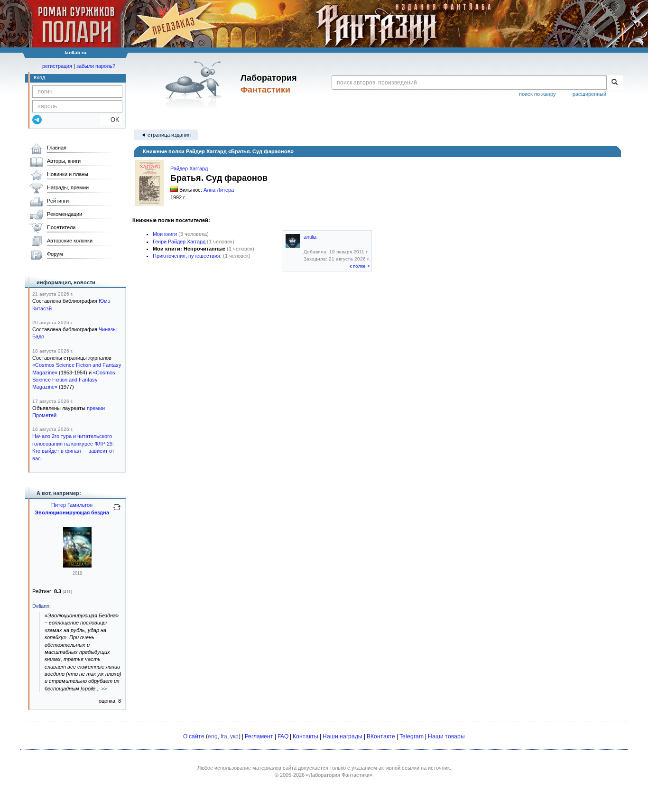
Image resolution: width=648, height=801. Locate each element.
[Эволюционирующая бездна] (77, 565)
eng (213, 736)
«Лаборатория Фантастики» (339, 775)
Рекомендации (64, 214)
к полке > (360, 266)
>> (104, 688)
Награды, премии (68, 187)
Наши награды (342, 736)
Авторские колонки (70, 240)
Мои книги (165, 234)
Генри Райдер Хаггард (179, 241)
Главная (56, 147)
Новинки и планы (67, 174)
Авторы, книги (64, 161)
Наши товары (446, 736)
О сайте (193, 736)
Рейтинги (58, 201)
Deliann (40, 606)
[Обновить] (116, 511)
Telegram (411, 736)
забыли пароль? (95, 66)
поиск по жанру (537, 94)
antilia (310, 237)
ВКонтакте (381, 736)
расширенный (589, 94)
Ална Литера (219, 190)
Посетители (61, 227)
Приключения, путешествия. (187, 256)
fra (224, 736)
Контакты (305, 736)
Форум (55, 254)
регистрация (57, 66)
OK (111, 119)
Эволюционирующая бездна (72, 512)
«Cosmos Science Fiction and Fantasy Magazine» (73, 380)
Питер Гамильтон (72, 505)
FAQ (283, 736)
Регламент (259, 736)
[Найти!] (614, 82)
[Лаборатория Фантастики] (195, 84)
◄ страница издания (166, 135)
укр (234, 736)
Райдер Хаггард (189, 168)
